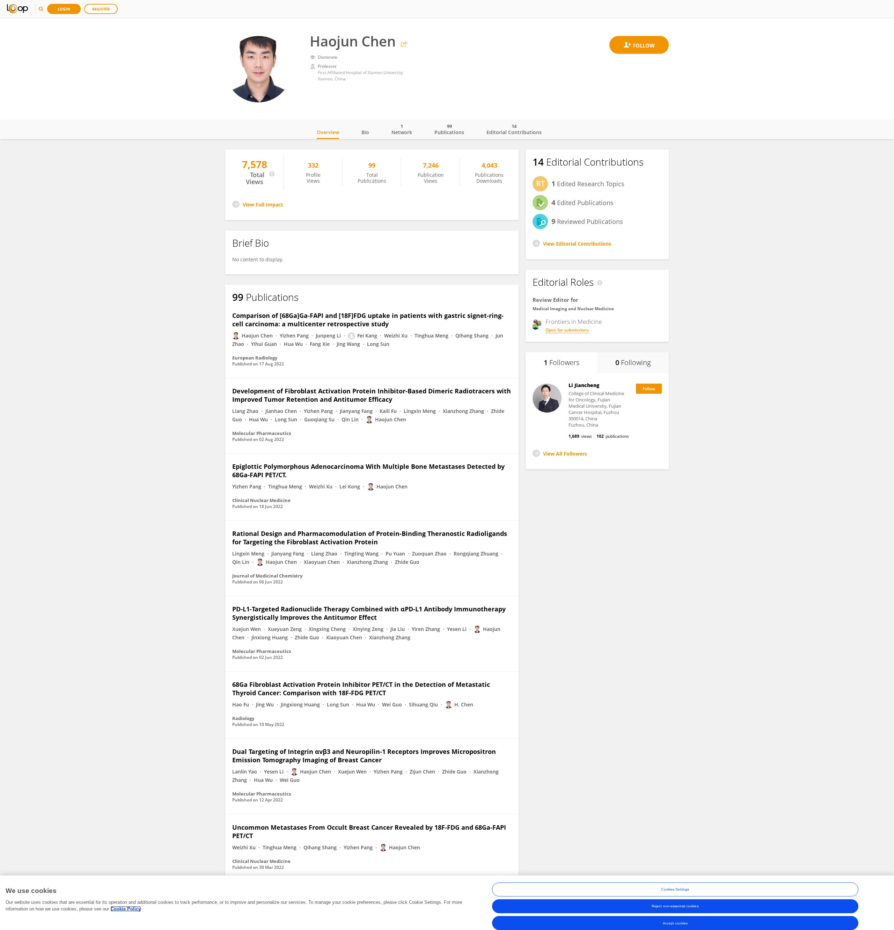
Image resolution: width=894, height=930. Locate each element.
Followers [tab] (561, 362)
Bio (365, 132)
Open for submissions (567, 330)
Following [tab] (633, 362)
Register (101, 9)
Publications (449, 129)
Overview (328, 132)
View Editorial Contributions (577, 243)
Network (401, 129)
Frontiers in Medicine (573, 321)
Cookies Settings (675, 889)
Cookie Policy (126, 908)
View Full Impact (263, 204)
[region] (447, 902)
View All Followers (565, 453)
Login (64, 9)
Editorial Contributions (514, 129)
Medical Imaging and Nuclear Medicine (573, 309)
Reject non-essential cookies (675, 906)
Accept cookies (675, 923)
